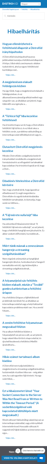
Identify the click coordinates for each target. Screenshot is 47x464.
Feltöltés (25, 9)
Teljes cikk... (10, 75)
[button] (43, 4)
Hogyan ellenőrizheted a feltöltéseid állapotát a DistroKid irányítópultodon (22, 48)
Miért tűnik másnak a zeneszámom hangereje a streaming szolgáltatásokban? (22, 249)
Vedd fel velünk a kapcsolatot (22, 458)
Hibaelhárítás (35, 9)
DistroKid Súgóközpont (10, 9)
